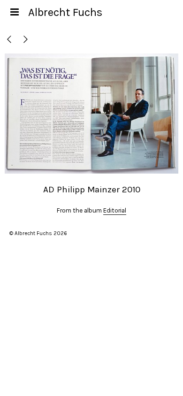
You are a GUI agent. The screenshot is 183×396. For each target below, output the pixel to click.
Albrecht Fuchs (65, 12)
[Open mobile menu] (14, 12)
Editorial (114, 210)
